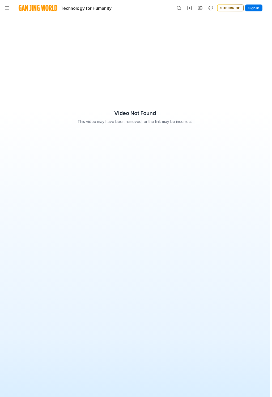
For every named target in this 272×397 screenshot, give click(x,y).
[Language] (200, 7)
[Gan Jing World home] (38, 8)
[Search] (179, 7)
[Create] (189, 7)
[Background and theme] (210, 7)
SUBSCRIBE (230, 8)
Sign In (253, 8)
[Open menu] (7, 8)
